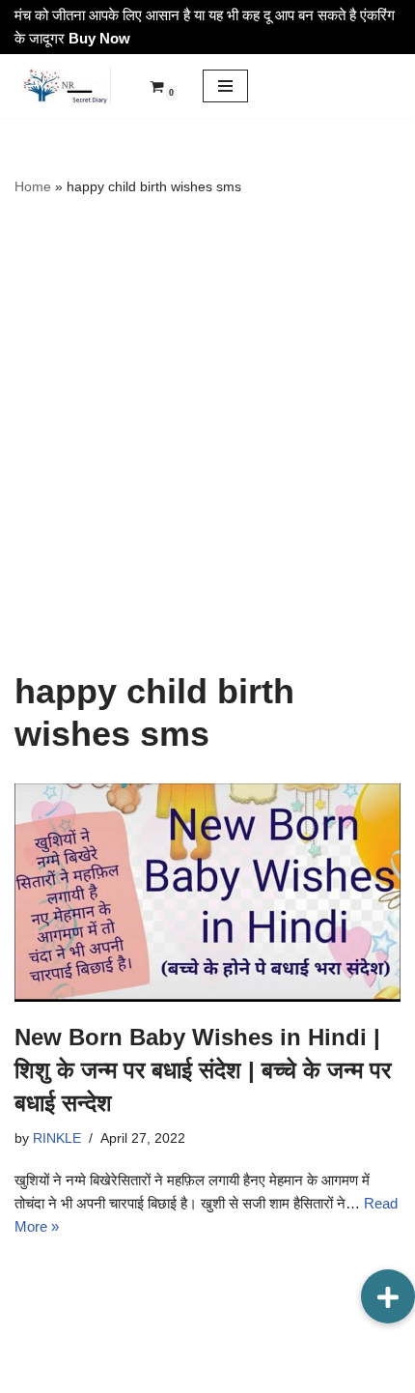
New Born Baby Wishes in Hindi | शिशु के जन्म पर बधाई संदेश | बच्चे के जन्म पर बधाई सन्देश (202, 1069)
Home (32, 186)
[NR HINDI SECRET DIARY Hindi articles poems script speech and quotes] (62, 86)
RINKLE (57, 1138)
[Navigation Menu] (225, 86)
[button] (388, 1296)
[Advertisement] (207, 433)
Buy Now (99, 38)
